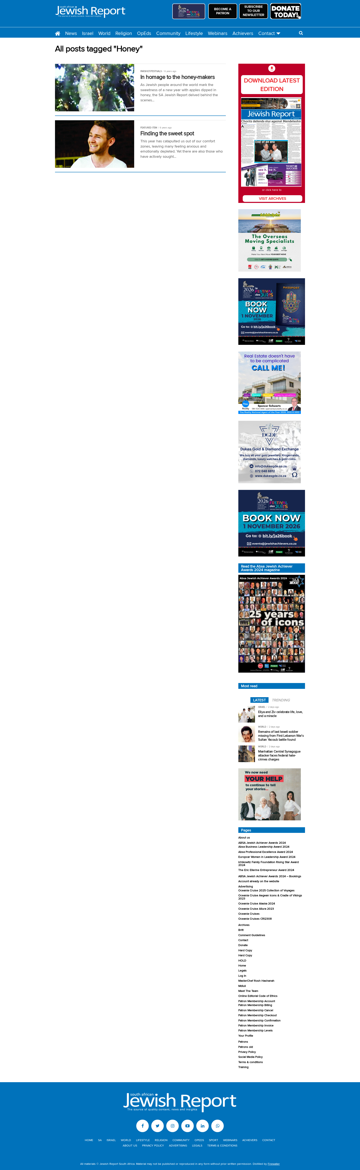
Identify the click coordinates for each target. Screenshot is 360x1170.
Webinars (218, 33)
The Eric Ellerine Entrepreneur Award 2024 (266, 870)
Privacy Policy (247, 1052)
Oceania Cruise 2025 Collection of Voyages (266, 890)
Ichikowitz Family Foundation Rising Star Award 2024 (268, 863)
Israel (87, 33)
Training (243, 1067)
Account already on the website (258, 881)
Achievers (242, 33)
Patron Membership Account (256, 1001)
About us (244, 837)
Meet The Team (248, 991)
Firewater (274, 1163)
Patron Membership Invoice (256, 1025)
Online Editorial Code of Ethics (258, 996)
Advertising (245, 886)
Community (168, 33)
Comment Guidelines (251, 935)
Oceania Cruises (249, 913)
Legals (242, 970)
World (104, 33)
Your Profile (245, 1035)
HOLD (242, 960)
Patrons (243, 1041)
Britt (241, 930)
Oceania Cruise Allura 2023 (256, 908)
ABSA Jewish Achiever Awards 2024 (262, 842)
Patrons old (245, 1047)
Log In (242, 975)
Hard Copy (245, 950)
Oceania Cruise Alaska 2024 (256, 903)
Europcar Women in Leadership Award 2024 (266, 857)
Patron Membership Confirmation (259, 1020)
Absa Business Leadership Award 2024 (263, 846)
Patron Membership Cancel (255, 1010)
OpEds (144, 33)
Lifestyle (194, 33)
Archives (244, 925)
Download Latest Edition (272, 84)
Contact (266, 33)
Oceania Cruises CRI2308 (255, 918)
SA (100, 1140)
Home (242, 965)
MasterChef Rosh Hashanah (256, 980)
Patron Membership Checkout (257, 1015)
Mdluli (242, 986)
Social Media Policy (250, 1056)
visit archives (272, 198)
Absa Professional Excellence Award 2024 (265, 852)
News (71, 33)
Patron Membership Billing (255, 1005)
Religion (123, 33)
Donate (243, 945)
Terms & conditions (250, 1062)
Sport (213, 1140)
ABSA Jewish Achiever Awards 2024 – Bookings (269, 876)
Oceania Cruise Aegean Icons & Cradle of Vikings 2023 (270, 896)
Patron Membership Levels (255, 1030)
